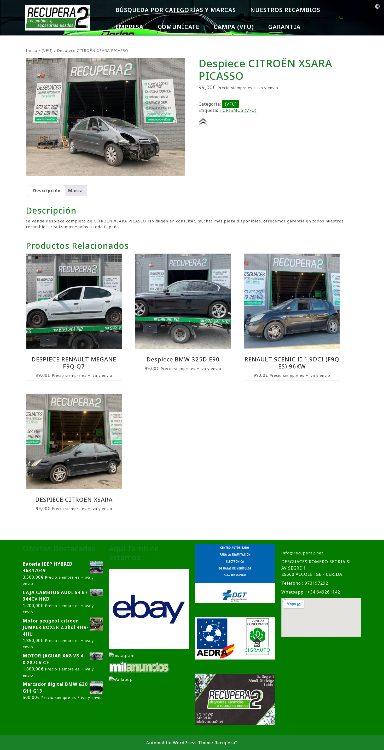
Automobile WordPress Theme (179, 743)
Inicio (31, 50)
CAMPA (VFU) (234, 27)
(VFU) (47, 50)
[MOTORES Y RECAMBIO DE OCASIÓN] (149, 609)
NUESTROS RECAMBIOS (285, 10)
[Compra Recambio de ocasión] (121, 679)
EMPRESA (129, 27)
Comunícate (178, 27)
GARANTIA (284, 27)
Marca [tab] (75, 190)
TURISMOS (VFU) (238, 110)
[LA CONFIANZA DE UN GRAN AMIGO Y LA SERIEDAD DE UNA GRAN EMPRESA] (139, 666)
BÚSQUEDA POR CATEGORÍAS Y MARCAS (175, 10)
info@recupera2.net (302, 552)
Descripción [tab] (47, 190)
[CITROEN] (203, 122)
